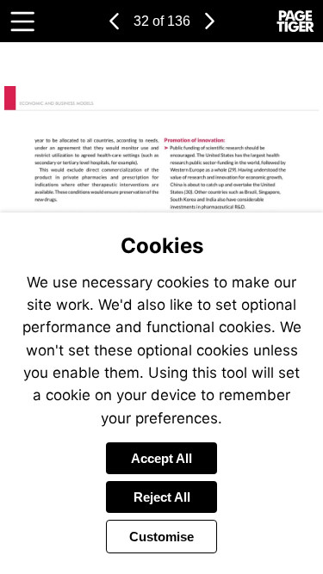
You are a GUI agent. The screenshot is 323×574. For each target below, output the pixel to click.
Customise (161, 536)
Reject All (162, 497)
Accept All (161, 458)
